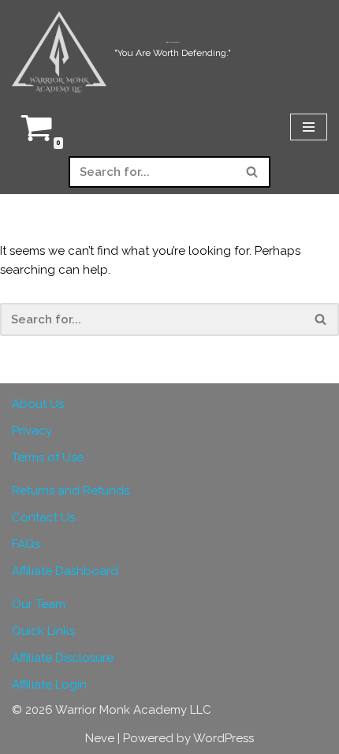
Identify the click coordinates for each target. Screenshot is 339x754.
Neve (99, 738)
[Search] (252, 172)
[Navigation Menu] (308, 127)
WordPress (223, 738)
